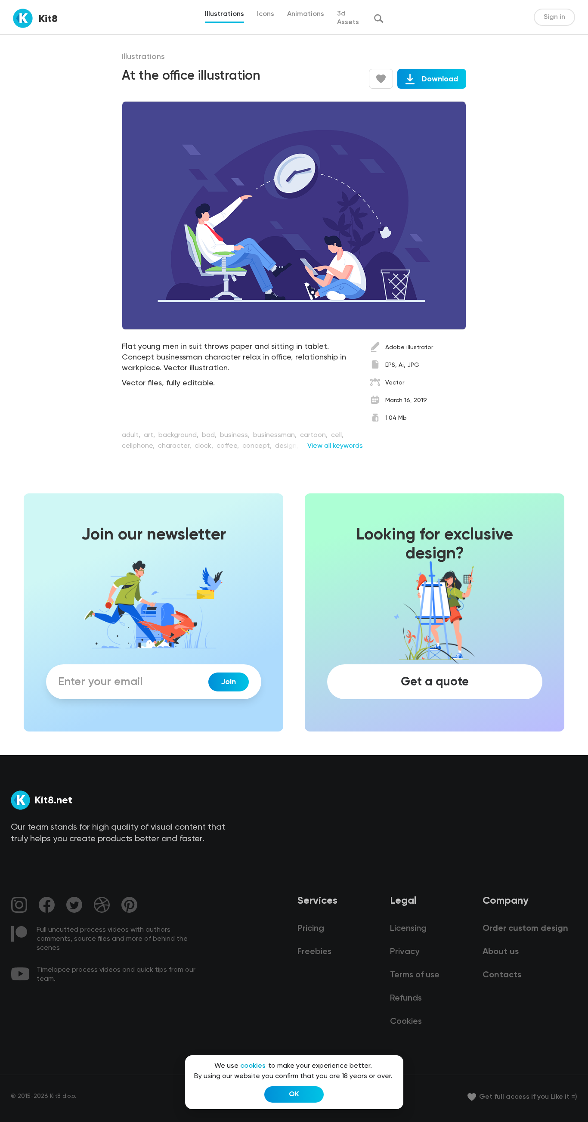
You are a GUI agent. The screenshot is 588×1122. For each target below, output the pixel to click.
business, (235, 435)
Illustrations (143, 57)
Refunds (406, 998)
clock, (205, 446)
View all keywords (335, 446)
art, (150, 435)
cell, (337, 435)
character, (175, 446)
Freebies (314, 952)
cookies (253, 1066)
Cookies (406, 1021)
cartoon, (314, 435)
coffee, (229, 446)
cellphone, (139, 446)
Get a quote (435, 682)
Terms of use (414, 975)
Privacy (404, 952)
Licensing (408, 928)
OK (294, 1094)
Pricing (310, 928)
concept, (257, 446)
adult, (132, 435)
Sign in (554, 17)
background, (179, 435)
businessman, (275, 435)
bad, (210, 435)
